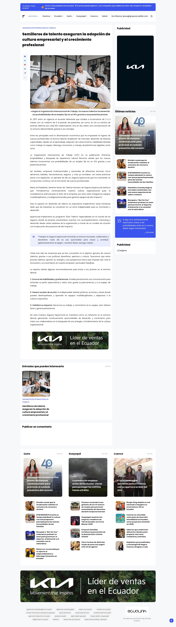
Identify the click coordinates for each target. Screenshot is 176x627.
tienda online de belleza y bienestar (96, 617)
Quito (69, 13)
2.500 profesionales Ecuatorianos (36, 6)
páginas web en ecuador (40, 617)
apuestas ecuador (60, 613)
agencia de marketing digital (65, 607)
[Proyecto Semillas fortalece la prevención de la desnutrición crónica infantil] (75, 530)
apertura (121, 474)
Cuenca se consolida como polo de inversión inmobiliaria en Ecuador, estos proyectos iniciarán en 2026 (138, 517)
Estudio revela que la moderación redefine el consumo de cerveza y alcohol (138, 161)
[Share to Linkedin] (25, 66)
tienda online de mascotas (72, 617)
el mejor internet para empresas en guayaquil (40, 610)
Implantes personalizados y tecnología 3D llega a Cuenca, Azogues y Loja (138, 542)
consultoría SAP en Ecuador (102, 610)
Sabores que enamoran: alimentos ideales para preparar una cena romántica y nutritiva (137, 530)
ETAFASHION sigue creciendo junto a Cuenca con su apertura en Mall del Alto (132, 482)
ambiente (56, 617)
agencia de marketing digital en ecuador (39, 607)
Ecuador (58, 13)
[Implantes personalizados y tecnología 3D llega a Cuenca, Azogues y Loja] (120, 543)
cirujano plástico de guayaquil (99, 613)
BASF (75, 474)
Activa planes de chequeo (130, 128)
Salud (104, 13)
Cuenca (94, 13)
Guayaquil (81, 13)
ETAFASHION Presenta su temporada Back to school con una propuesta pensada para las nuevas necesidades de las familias (140, 175)
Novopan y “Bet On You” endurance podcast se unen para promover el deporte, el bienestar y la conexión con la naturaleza (140, 202)
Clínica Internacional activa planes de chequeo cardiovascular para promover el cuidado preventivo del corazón (134, 139)
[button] (25, 75)
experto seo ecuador (85, 607)
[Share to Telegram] (25, 70)
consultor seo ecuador (104, 607)
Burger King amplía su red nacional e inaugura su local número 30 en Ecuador (138, 503)
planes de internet (65, 610)
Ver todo (107, 364)
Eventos (46, 13)
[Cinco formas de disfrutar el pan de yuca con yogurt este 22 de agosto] (75, 543)
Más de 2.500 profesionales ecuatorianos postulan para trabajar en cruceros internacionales (96, 6)
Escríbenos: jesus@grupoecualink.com (130, 13)
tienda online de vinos (82, 610)
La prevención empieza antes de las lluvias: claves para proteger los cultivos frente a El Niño (87, 482)
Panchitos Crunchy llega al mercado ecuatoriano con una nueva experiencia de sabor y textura (140, 188)
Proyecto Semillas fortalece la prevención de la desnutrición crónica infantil (93, 530)
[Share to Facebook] (25, 54)
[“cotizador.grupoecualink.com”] (122, 248)
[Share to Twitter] (25, 58)
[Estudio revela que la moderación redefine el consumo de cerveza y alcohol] (121, 161)
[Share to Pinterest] (25, 62)
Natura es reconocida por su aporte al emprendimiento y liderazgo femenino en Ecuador (47, 551)
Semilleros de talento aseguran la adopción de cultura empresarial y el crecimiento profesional (35, 408)
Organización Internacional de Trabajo (39, 25)
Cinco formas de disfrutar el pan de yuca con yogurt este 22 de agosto (93, 542)
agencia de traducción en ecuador (39, 613)
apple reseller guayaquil (78, 613)
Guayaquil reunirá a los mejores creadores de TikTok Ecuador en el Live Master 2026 (92, 518)
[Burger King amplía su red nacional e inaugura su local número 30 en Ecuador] (120, 503)
